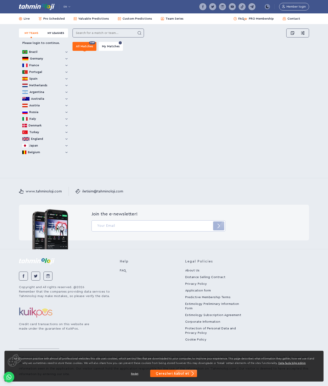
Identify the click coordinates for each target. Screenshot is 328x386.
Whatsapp (9, 377)
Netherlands (38, 85)
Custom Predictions (137, 18)
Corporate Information (202, 321)
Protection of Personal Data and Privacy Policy (210, 330)
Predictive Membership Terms (208, 297)
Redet (134, 373)
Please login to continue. (41, 43)
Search (139, 33)
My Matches (111, 46)
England (37, 138)
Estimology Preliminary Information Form (212, 306)
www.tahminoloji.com (44, 191)
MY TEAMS (31, 33)
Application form (198, 290)
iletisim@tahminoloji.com (102, 191)
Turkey (34, 132)
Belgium (34, 152)
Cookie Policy (196, 339)
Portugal (35, 72)
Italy (32, 118)
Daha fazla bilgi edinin (292, 363)
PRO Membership (261, 18)
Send (218, 225)
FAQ (241, 18)
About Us (192, 270)
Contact (293, 18)
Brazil (33, 52)
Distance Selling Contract (205, 277)
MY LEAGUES (56, 33)
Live (27, 18)
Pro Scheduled (54, 18)
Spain (33, 78)
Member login (296, 6)
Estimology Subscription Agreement (213, 315)
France (34, 65)
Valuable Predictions (93, 18)
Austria (34, 105)
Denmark (35, 125)
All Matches (85, 45)
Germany (36, 58)
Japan (33, 145)
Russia (33, 112)
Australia (37, 98)
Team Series (174, 18)
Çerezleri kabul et (172, 373)
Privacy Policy (196, 283)
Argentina (36, 92)
